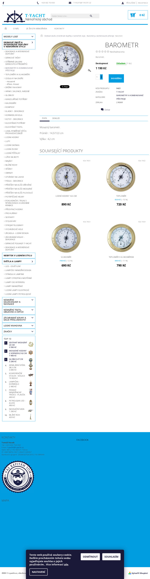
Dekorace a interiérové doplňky (17, 248)
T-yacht (120, 92)
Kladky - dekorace (14, 111)
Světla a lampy (13, 261)
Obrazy (9, 172)
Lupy (7, 141)
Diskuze (56, 118)
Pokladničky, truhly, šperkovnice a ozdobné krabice (17, 203)
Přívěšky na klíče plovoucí (19, 192)
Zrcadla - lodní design (16, 233)
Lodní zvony (11, 149)
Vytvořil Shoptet (140, 573)
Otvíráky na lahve (14, 177)
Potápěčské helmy (14, 196)
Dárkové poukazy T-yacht (18, 243)
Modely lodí (11, 36)
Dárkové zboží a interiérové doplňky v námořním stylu (16, 44)
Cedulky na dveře (14, 78)
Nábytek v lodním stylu (18, 255)
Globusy (9, 95)
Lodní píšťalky (12, 153)
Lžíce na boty (12, 157)
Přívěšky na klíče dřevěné (18, 184)
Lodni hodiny (12, 137)
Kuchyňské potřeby (15, 123)
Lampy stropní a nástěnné (18, 278)
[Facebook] (3, 3)
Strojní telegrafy (14, 225)
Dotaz (107, 109)
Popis (44, 118)
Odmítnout (90, 556)
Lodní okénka (12, 145)
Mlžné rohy (11, 165)
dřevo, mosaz (13, 84)
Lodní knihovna (13, 325)
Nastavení (38, 572)
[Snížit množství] (101, 78)
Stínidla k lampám (14, 274)
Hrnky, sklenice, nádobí (17, 91)
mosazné (11, 81)
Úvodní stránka (6, 28)
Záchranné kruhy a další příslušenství (15, 318)
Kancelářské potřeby (16, 99)
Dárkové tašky (12, 57)
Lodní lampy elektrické (17, 290)
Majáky (8, 161)
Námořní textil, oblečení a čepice (14, 310)
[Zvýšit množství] (101, 75)
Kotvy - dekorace (14, 119)
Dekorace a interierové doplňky (17, 52)
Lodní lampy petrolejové (18, 294)
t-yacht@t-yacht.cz (15, 447)
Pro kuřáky (11, 213)
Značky (8, 331)
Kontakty (59, 28)
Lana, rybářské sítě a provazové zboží (16, 132)
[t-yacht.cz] (28, 16)
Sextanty (10, 217)
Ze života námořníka (36, 28)
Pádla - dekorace (14, 181)
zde (66, 564)
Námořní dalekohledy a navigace (12, 301)
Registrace (143, 3)
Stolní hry (10, 221)
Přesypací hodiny (14, 209)
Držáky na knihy (13, 87)
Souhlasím (111, 556)
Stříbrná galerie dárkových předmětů (16, 62)
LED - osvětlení (13, 266)
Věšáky (8, 169)
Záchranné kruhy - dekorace (14, 238)
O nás (16, 28)
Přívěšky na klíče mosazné (18, 188)
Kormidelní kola (13, 115)
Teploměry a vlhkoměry (17, 74)
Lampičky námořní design (18, 270)
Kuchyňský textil (14, 127)
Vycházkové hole (14, 229)
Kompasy (9, 107)
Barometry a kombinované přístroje (19, 69)
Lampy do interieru (15, 282)
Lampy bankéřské (14, 286)
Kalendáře (10, 103)
